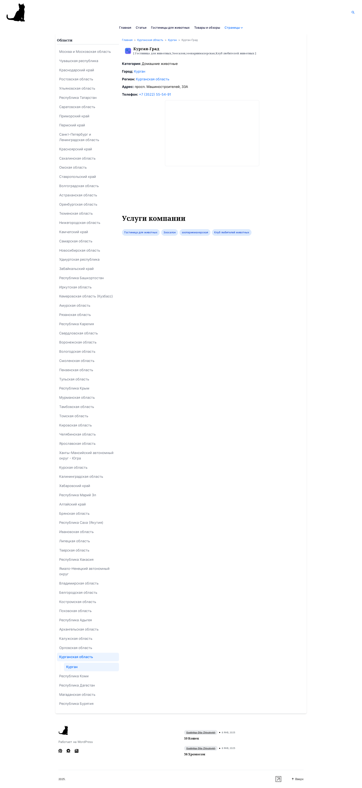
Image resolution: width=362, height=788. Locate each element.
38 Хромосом (194, 754)
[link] (76, 750)
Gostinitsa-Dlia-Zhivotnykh (200, 732)
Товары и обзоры (207, 27)
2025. (62, 779)
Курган (172, 39)
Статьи (141, 27)
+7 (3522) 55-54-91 (155, 94)
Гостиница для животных (140, 232)
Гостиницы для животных (170, 27)
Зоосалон (169, 232)
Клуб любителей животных (231, 232)
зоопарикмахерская (195, 232)
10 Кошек (191, 738)
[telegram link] (68, 750)
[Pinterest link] (60, 750)
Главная (125, 27)
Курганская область (150, 39)
